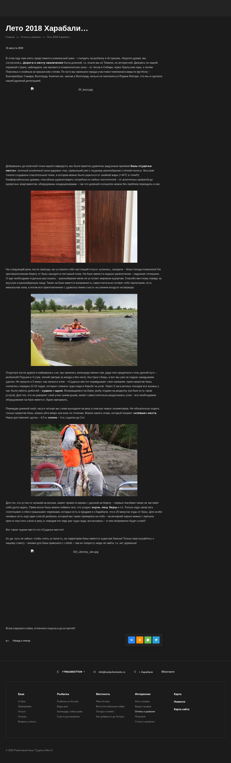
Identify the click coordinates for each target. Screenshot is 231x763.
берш (113, 507)
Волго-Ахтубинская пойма (110, 706)
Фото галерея (142, 701)
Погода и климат (105, 711)
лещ (105, 507)
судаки (47, 390)
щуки (59, 390)
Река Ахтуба (103, 701)
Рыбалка (63, 694)
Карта (177, 694)
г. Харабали (146, 672)
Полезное (140, 716)
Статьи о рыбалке (144, 721)
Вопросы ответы (27, 721)
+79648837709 (72, 671)
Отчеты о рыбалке (145, 711)
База (21, 694)
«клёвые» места (144, 413)
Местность (103, 694)
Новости (179, 701)
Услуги (21, 711)
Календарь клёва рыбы (69, 711)
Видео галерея (143, 706)
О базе (21, 701)
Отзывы (22, 716)
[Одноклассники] (139, 639)
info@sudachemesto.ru (112, 672)
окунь (96, 507)
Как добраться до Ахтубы (110, 716)
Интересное (143, 694)
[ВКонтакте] (131, 639)
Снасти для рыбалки (68, 716)
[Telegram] (156, 639)
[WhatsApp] (147, 639)
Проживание (24, 706)
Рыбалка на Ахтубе (67, 701)
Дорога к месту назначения (43, 62)
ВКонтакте (168, 671)
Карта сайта (181, 709)
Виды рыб (62, 706)
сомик (52, 417)
